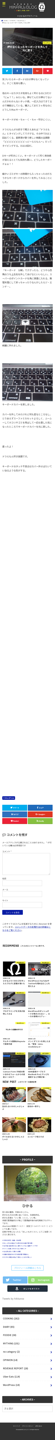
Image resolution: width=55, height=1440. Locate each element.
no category (11, 1351)
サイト (5, 900)
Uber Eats (11, 1376)
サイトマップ (16, 1426)
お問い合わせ (38, 1426)
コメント (7, 851)
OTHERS (13, 20)
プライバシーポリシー (27, 1426)
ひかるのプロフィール (28, 16)
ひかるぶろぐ (26, 1429)
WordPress (20, 20)
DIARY (8, 1326)
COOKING (11, 1318)
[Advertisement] (27, 595)
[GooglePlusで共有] (38, 71)
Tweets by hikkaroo (13, 1298)
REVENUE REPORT (15, 1368)
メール (5, 889)
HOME (5, 20)
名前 (4, 878)
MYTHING (11, 1343)
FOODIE (9, 1335)
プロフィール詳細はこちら (27, 1267)
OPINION (10, 1360)
